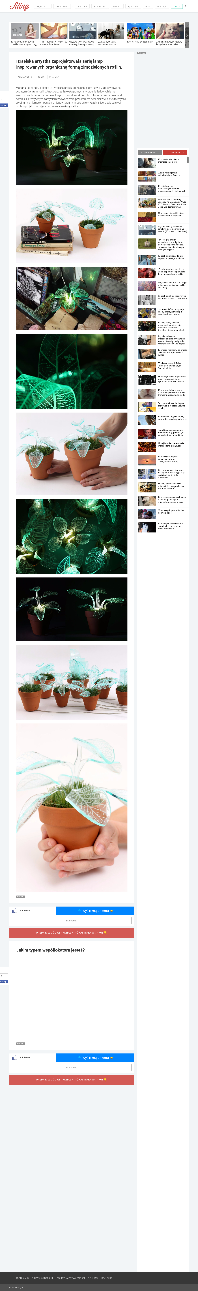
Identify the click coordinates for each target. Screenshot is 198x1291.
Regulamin (22, 1278)
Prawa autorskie (43, 1278)
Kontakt (106, 1278)
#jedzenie (133, 6)
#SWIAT (117, 6)
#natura (54, 77)
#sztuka (82, 6)
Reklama (93, 1278)
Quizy (177, 6)
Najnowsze (43, 6)
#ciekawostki (25, 77)
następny (176, 152)
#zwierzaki (100, 6)
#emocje (161, 6)
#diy (148, 6)
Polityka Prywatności (70, 1278)
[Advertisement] (163, 100)
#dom (41, 77)
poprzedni (149, 152)
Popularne (62, 6)
